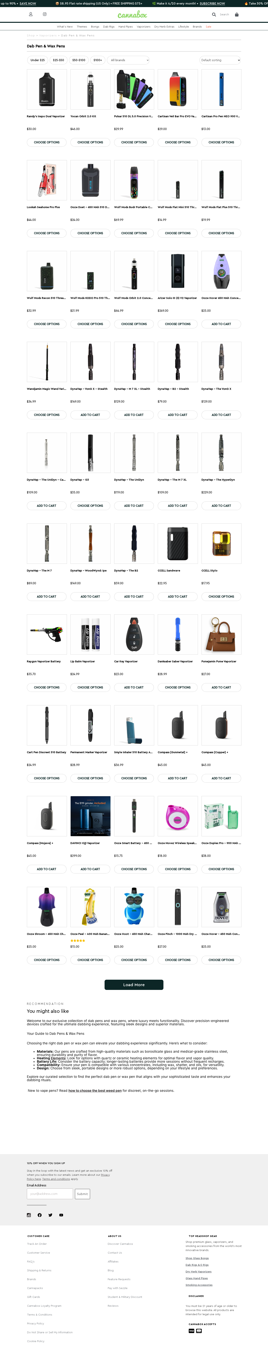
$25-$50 (58, 60)
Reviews (113, 1306)
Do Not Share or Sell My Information (50, 1332)
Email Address (36, 1185)
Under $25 (38, 60)
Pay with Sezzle (118, 1288)
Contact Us (115, 1252)
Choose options (46, 142)
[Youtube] (61, 1215)
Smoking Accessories (199, 1285)
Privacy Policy (35, 1323)
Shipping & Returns (39, 1270)
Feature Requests (119, 1279)
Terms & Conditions (39, 1314)
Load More (134, 985)
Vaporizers (48, 35)
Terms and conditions (56, 1179)
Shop (31, 35)
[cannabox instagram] (48, 14)
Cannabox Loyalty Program (44, 1306)
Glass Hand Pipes (197, 1278)
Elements (58, 1058)
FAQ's (31, 1261)
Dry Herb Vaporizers (198, 1271)
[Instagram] (29, 1215)
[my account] (34, 14)
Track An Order (37, 1244)
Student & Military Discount (125, 1297)
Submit (82, 1194)
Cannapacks (35, 1288)
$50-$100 (78, 60)
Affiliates (113, 1261)
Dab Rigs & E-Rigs (197, 1265)
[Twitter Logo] (50, 1215)
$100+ (98, 60)
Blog (111, 1270)
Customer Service (38, 1252)
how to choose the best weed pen (95, 1090)
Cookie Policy (35, 1341)
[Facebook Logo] (40, 1215)
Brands (31, 1279)
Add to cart (221, 324)
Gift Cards (33, 1297)
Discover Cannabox (120, 1244)
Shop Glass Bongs (197, 1258)
